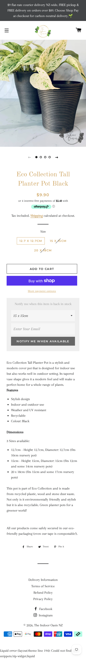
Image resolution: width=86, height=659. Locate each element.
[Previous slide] (29, 157)
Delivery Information (43, 580)
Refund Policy (43, 593)
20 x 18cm (43, 250)
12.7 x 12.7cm (30, 241)
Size (43, 231)
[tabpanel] (43, 89)
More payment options (42, 291)
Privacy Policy (43, 599)
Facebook (45, 609)
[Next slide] (57, 157)
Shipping (36, 216)
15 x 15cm (58, 241)
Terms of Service (43, 586)
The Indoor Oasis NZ (48, 625)
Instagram (45, 615)
